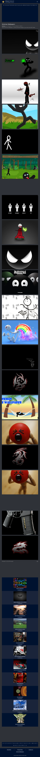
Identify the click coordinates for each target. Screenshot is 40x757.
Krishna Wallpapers (20, 751)
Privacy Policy (20, 749)
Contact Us (31, 749)
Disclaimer (9, 749)
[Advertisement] (20, 13)
